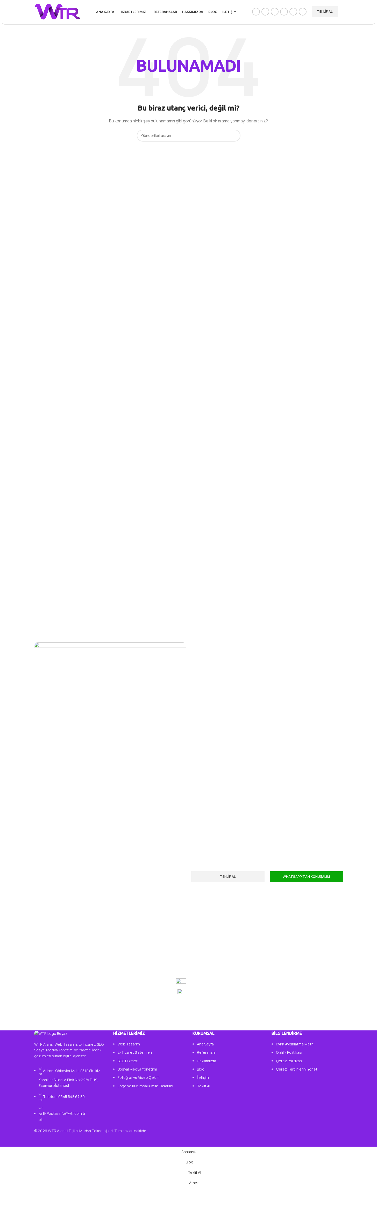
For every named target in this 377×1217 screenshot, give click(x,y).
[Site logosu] (57, 11)
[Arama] (343, 11)
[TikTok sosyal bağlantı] (303, 12)
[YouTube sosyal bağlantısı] (284, 12)
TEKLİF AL (325, 11)
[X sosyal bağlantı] (265, 12)
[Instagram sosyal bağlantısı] (275, 12)
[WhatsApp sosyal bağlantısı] (293, 12)
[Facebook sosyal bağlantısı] (256, 12)
